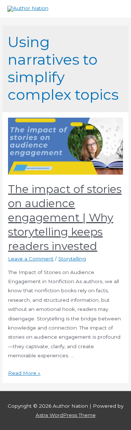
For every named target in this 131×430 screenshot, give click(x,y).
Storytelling (72, 259)
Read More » (24, 373)
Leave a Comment (30, 259)
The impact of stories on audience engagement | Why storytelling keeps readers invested (65, 217)
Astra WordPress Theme (66, 415)
